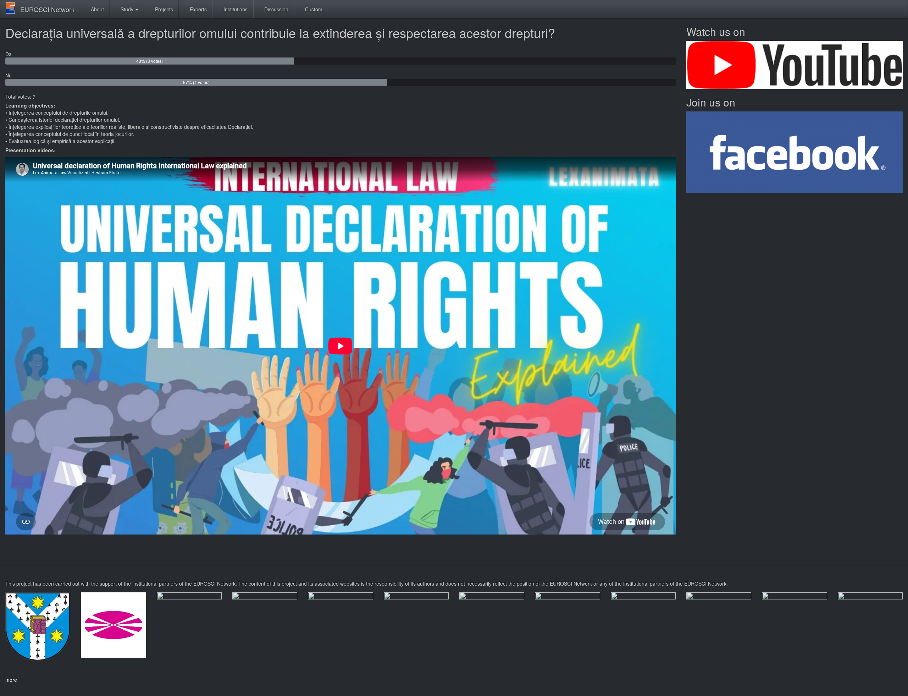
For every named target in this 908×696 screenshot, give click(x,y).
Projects (163, 9)
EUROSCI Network (47, 9)
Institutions (235, 9)
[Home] (13, 8)
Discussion (275, 9)
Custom (313, 9)
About (96, 9)
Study (127, 9)
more (11, 679)
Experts (197, 9)
